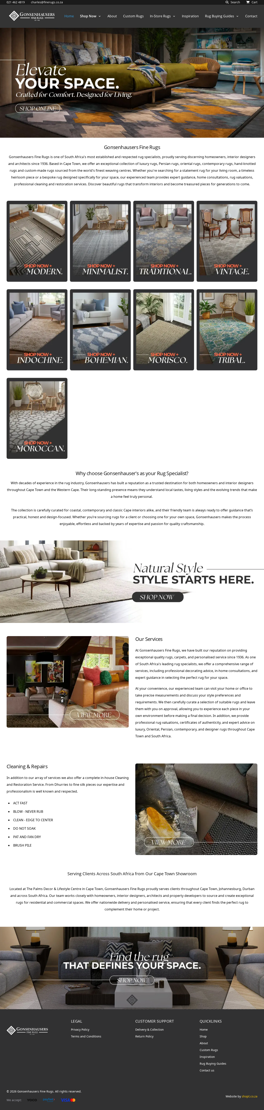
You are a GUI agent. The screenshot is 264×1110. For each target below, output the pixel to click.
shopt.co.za (249, 1096)
